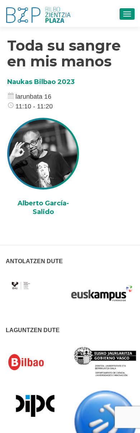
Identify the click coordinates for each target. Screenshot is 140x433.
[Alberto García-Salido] (43, 153)
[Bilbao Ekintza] (35, 362)
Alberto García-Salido (43, 207)
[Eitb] (105, 421)
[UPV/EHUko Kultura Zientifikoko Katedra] (21, 281)
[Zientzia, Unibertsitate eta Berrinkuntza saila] (105, 361)
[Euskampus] (102, 289)
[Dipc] (35, 405)
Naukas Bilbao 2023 (41, 82)
